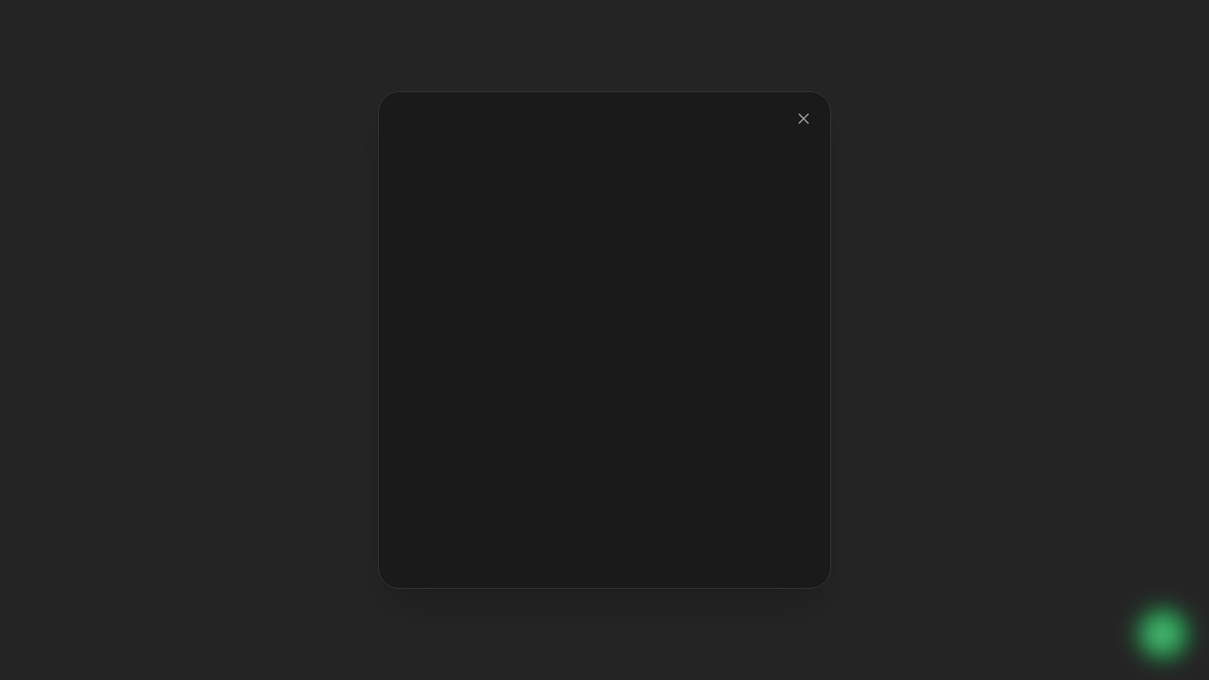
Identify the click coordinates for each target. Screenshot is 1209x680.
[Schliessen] (804, 119)
